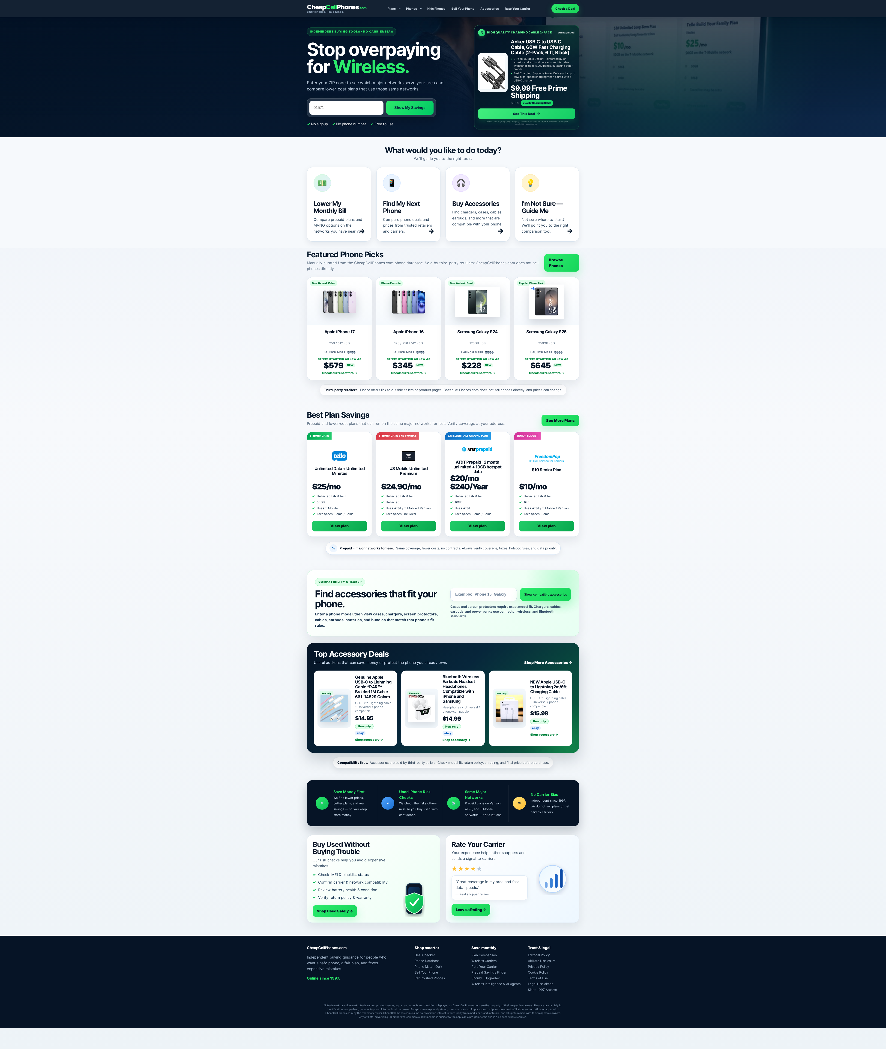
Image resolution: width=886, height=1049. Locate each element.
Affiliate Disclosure (542, 961)
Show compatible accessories (545, 594)
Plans (392, 8)
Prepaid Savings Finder (488, 972)
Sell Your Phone (462, 8)
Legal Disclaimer (540, 984)
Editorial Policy (539, 955)
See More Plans (560, 420)
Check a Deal (565, 8)
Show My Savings (409, 108)
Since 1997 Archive (542, 990)
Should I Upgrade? (485, 978)
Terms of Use (538, 978)
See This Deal (526, 113)
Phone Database (427, 961)
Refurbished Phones (430, 978)
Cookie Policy (538, 972)
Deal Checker (425, 955)
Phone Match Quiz (428, 966)
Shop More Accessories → (548, 662)
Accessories (489, 8)
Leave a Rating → (471, 909)
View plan (339, 526)
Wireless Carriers (484, 961)
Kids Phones (436, 8)
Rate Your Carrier (517, 8)
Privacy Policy (538, 966)
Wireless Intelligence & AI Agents (496, 984)
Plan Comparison (484, 955)
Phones (411, 8)
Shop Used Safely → (335, 911)
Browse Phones (556, 263)
